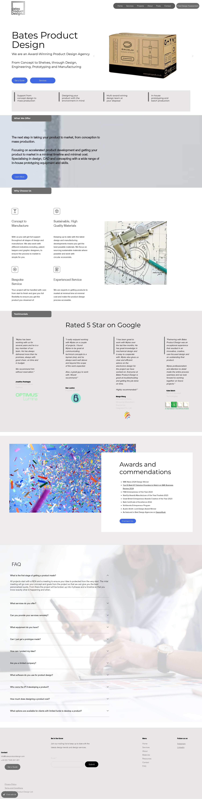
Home (144, 743)
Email (53, 758)
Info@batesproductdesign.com (13, 756)
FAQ (144, 766)
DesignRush (161, 512)
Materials (146, 755)
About (144, 751)
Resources (146, 758)
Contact (145, 762)
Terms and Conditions (14, 788)
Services (146, 747)
